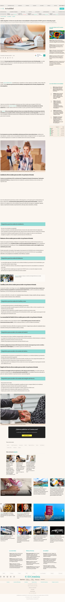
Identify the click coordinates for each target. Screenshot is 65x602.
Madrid (26, 445)
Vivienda (27, 5)
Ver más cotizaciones (62, 14)
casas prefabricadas (7, 82)
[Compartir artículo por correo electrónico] (10, 57)
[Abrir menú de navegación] (1, 8)
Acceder (62, 8)
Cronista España (3, 16)
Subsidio (52, 573)
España (19, 447)
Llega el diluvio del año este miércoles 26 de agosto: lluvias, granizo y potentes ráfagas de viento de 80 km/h (57, 41)
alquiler (13, 16)
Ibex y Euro (23, 11)
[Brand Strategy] (32, 580)
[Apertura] (22, 579)
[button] (62, 510)
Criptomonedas (46, 11)
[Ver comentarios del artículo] (12, 57)
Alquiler (34, 5)
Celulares (11, 573)
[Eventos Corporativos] (28, 580)
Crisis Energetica (43, 573)
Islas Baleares (42, 445)
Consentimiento (32, 591)
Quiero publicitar (28, 435)
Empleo (49, 5)
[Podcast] (37, 579)
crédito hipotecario (14, 445)
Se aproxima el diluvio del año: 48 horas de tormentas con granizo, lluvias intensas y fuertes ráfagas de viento (56, 57)
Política (30, 11)
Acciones (41, 5)
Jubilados (20, 5)
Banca (54, 11)
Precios (34, 573)
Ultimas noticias (3, 11)
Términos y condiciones (32, 587)
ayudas (3, 111)
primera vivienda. (13, 105)
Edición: (61, 5)
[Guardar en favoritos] (44, 55)
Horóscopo (60, 573)
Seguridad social (11, 5)
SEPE (26, 573)
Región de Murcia (31, 445)
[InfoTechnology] (42, 580)
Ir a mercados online (3, 14)
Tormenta (2, 5)
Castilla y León (9, 447)
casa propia (21, 445)
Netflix (55, 5)
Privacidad (32, 589)
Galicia (37, 445)
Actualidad (37, 11)
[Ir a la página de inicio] (3, 8)
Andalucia (15, 447)
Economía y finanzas (13, 11)
